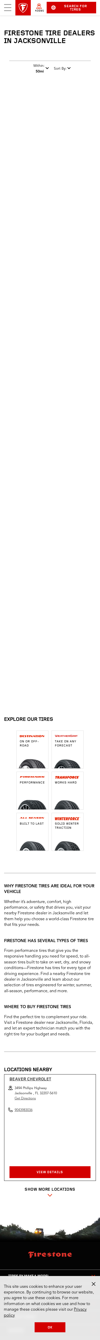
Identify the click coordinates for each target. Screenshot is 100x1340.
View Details (50, 1172)
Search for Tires (75, 8)
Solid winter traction (67, 825)
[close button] (93, 1284)
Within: (39, 68)
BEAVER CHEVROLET (30, 1079)
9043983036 (49, 684)
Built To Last (32, 823)
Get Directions (25, 1098)
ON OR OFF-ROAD (29, 743)
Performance (32, 782)
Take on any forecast (65, 743)
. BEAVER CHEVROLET (35, 637)
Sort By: (60, 68)
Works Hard (66, 782)
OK (50, 1327)
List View (79, 605)
